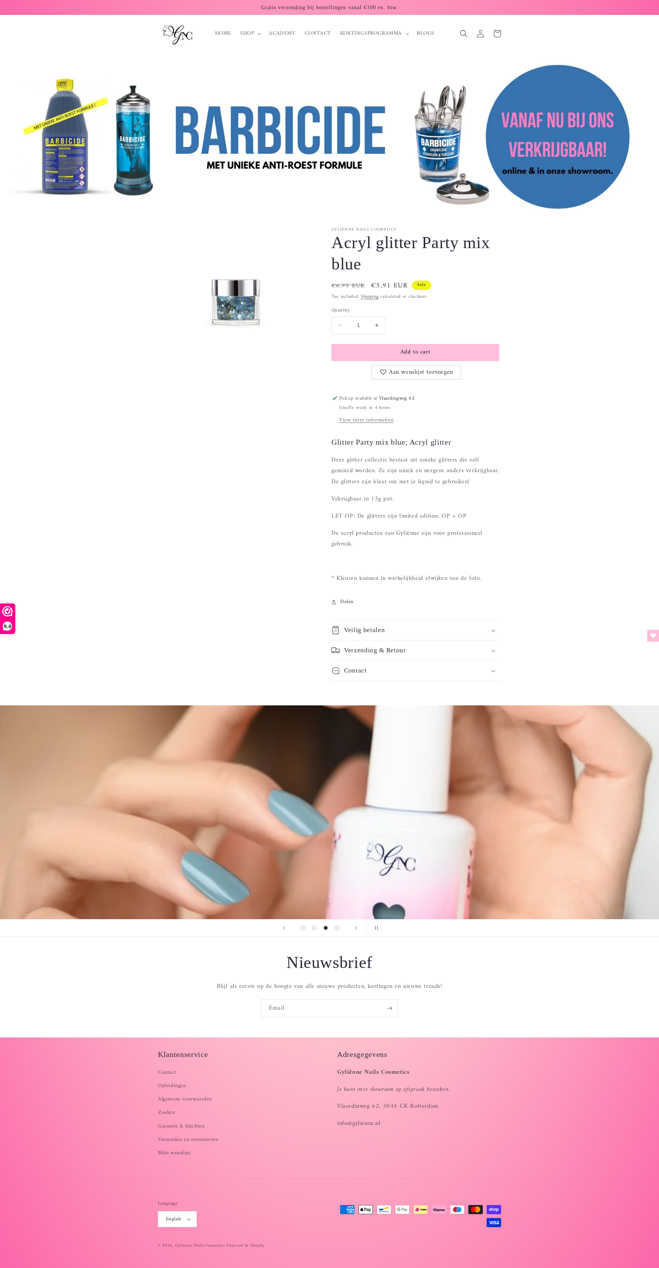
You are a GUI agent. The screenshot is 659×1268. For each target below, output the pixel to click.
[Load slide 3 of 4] (325, 928)
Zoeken (166, 1112)
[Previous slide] (284, 928)
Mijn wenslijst (174, 1153)
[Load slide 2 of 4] (314, 928)
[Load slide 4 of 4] (337, 928)
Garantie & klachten (181, 1126)
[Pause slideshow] (374, 928)
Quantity (340, 310)
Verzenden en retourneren (188, 1139)
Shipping (370, 297)
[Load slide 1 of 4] (303, 928)
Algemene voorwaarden (185, 1099)
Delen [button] (347, 602)
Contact (167, 1072)
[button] (250, 34)
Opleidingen (172, 1086)
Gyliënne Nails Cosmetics (200, 1245)
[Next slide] (355, 928)
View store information (366, 420)
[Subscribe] (389, 1008)
